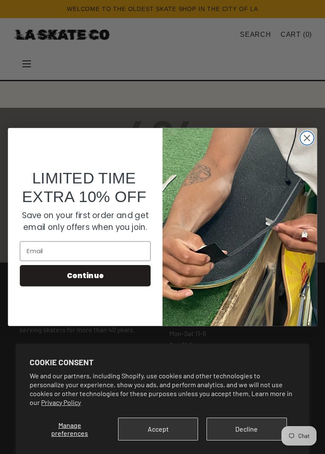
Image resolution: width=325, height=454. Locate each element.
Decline (246, 429)
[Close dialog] (307, 138)
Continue (85, 275)
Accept (158, 429)
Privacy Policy (61, 402)
